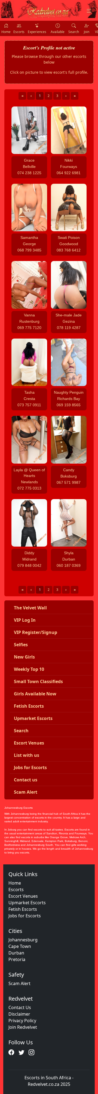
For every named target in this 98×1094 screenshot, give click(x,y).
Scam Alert (19, 983)
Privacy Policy (22, 1021)
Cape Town (19, 946)
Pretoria (16, 959)
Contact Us (19, 1007)
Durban (16, 953)
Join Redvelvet (22, 1027)
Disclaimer (19, 1014)
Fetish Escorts (22, 909)
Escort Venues (23, 896)
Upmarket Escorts (27, 903)
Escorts (16, 890)
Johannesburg (23, 940)
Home (14, 883)
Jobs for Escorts (24, 916)
